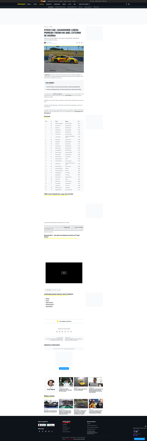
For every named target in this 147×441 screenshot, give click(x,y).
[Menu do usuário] (129, 4)
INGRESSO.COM (51, 1)
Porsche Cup (49, 4)
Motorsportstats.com (66, 431)
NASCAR (64, 4)
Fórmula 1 (29, 4)
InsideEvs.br (65, 424)
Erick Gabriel (48, 42)
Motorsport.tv (47, 113)
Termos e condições (65, 437)
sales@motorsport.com (91, 429)
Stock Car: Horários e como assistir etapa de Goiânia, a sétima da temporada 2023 (63, 86)
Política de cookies (73, 437)
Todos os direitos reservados (79, 439)
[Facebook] (57, 331)
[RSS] (52, 431)
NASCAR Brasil (57, 4)
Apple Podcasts (49, 302)
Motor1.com (65, 426)
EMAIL (105, 1)
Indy (74, 4)
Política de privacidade (81, 437)
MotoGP (35, 4)
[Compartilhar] (77, 43)
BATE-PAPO (99, 1)
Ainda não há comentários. (64, 348)
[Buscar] (126, 4)
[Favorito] (79, 43)
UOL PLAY (69, 1)
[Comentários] (82, 43)
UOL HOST (56, 1)
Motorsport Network (69, 439)
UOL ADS (74, 1)
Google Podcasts (50, 304)
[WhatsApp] (62, 331)
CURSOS (65, 1)
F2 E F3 (69, 4)
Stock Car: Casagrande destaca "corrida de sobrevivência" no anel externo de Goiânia (64, 89)
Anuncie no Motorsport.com (92, 425)
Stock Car (41, 4)
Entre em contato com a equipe (92, 427)
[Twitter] (59, 331)
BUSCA (93, 1)
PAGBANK (61, 1)
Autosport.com (65, 429)
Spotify (47, 298)
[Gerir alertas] (71, 331)
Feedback (88, 423)
